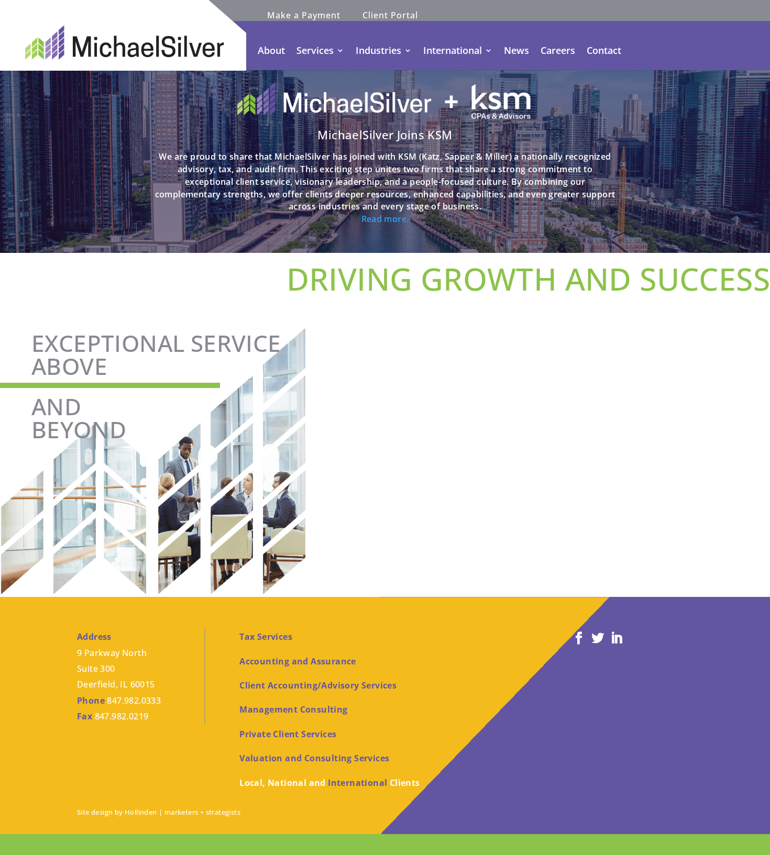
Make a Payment (303, 16)
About (271, 50)
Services (315, 50)
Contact (604, 50)
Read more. (385, 219)
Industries (378, 50)
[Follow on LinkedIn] (616, 638)
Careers (558, 50)
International (452, 50)
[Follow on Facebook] (578, 638)
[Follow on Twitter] (597, 638)
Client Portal (390, 16)
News (516, 50)
